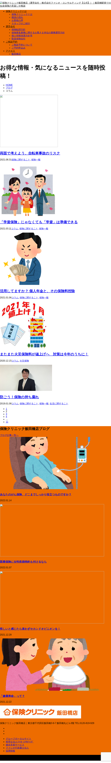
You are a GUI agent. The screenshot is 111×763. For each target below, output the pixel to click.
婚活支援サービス (15, 745)
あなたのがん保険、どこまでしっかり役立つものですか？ (35, 494)
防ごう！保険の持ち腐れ (19, 396)
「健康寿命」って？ (12, 696)
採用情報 (10, 751)
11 (7, 422)
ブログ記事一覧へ (9, 435)
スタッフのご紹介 (21, 23)
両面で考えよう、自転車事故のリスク (30, 153)
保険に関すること (21, 159)
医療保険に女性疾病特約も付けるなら (23, 561)
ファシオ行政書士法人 (17, 748)
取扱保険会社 (18, 38)
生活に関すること (59, 403)
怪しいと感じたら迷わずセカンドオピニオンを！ (30, 628)
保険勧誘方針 (18, 29)
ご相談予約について (22, 45)
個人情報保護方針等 (22, 35)
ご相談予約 (11, 42)
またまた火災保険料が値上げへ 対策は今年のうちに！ (44, 354)
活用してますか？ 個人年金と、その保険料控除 (37, 290)
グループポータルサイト (18, 738)
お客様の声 (17, 20)
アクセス (10, 51)
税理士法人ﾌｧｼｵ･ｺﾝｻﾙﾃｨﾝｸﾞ (20, 741)
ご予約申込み (18, 48)
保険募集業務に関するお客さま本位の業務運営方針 (38, 32)
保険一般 (35, 159)
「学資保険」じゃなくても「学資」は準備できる (39, 221)
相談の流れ (17, 17)
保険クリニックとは (16, 11)
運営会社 (10, 26)
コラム (14, 228)
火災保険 (24, 361)
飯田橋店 (16, 54)
